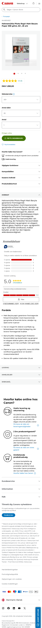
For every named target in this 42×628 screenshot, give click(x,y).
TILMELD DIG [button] (8, 515)
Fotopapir (6, 16)
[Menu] (39, 3)
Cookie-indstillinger (10, 584)
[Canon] (7, 3)
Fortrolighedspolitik (10, 574)
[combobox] (21, 9)
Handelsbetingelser (10, 570)
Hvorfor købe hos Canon (23, 473)
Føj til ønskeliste (9, 144)
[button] (14, 73)
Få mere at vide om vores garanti (23, 449)
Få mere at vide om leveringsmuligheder (22, 425)
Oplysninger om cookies (12, 579)
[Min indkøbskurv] (34, 3)
